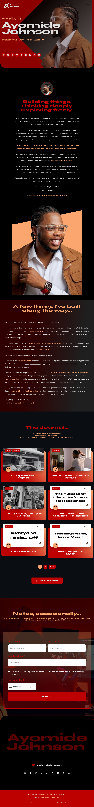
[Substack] (63, 773)
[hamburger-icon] (88, 5)
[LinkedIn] (52, 773)
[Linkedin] (26, 55)
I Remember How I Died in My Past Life (70, 476)
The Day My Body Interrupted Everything (23, 514)
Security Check (16, 680)
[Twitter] (12, 55)
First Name (14, 641)
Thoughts (56, 488)
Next (52, 567)
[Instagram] (4, 55)
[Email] (69, 773)
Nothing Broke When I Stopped (23, 476)
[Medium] (30, 55)
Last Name (53, 641)
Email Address (15, 655)
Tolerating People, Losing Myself (70, 552)
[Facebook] (8, 55)
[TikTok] (47, 773)
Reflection (16, 450)
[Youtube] (17, 55)
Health (8, 450)
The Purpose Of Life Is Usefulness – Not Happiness (70, 514)
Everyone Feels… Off (23, 551)
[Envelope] (39, 55)
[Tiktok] (21, 55)
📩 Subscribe (47, 696)
